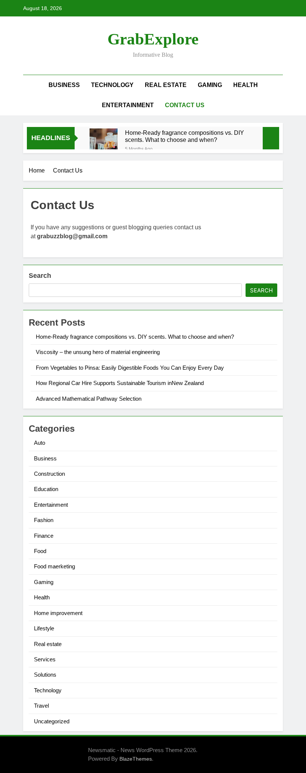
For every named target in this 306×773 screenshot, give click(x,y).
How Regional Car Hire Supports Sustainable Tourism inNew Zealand (120, 383)
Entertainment (128, 105)
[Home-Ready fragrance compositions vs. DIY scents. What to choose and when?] (104, 142)
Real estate (166, 85)
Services (45, 659)
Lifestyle (44, 628)
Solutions (45, 674)
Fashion (43, 520)
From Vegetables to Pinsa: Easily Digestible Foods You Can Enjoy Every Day (130, 367)
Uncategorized (51, 721)
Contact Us (184, 105)
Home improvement (58, 613)
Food (40, 551)
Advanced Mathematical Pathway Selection (88, 398)
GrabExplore (153, 39)
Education (46, 489)
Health (245, 85)
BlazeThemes (135, 759)
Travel (41, 705)
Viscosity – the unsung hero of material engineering (98, 352)
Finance (43, 536)
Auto (39, 443)
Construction (49, 474)
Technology (112, 85)
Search (40, 275)
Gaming (210, 85)
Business (64, 85)
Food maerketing (54, 566)
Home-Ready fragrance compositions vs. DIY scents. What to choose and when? (184, 136)
